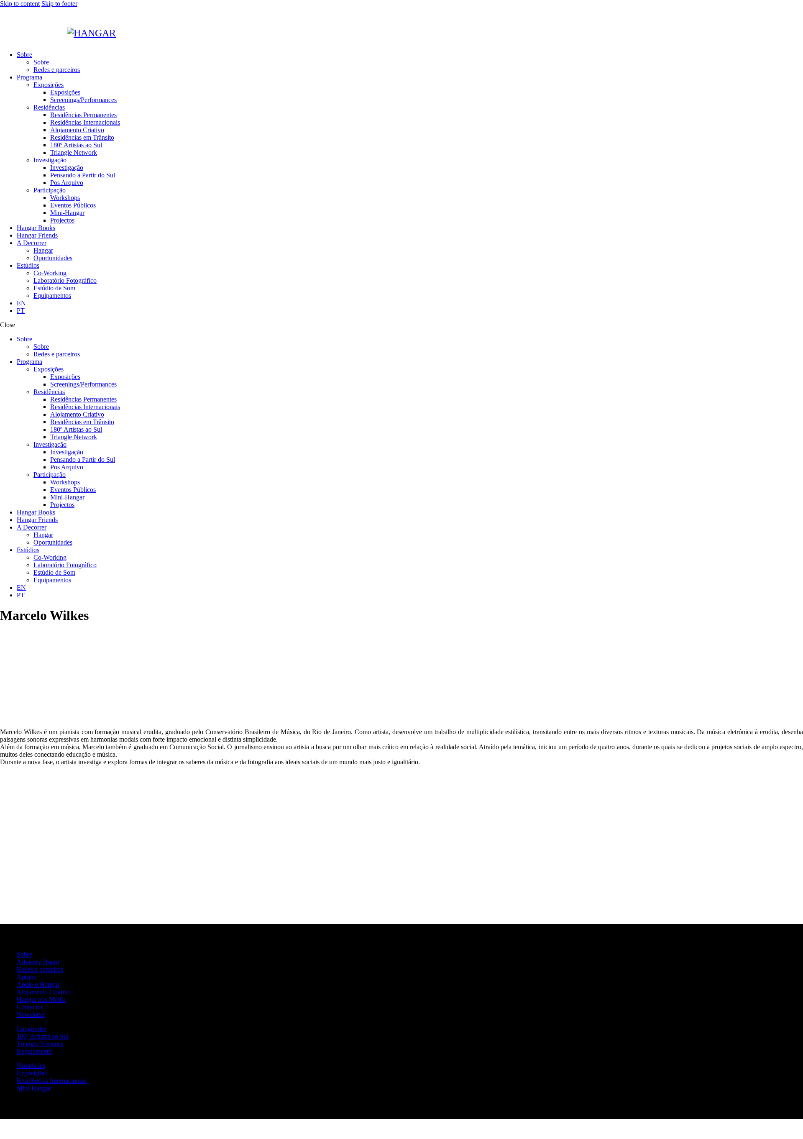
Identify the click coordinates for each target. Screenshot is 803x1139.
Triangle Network (40, 1043)
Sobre (24, 954)
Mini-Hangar (34, 1088)
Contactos (30, 1007)
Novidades (31, 1065)
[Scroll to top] (4, 1135)
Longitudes (31, 1028)
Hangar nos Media (41, 999)
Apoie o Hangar (38, 984)
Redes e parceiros (40, 969)
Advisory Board (38, 961)
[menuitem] (21, 303)
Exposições (32, 1073)
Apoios (26, 976)
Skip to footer (59, 3)
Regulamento (34, 1051)
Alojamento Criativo (44, 992)
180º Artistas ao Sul (43, 1036)
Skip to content (20, 3)
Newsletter (31, 1014)
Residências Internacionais (52, 1080)
